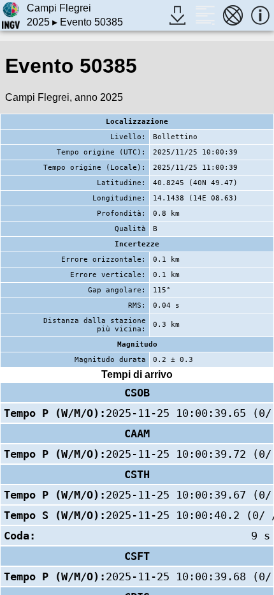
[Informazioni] (260, 15)
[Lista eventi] (205, 15)
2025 (38, 22)
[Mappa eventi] (233, 15)
